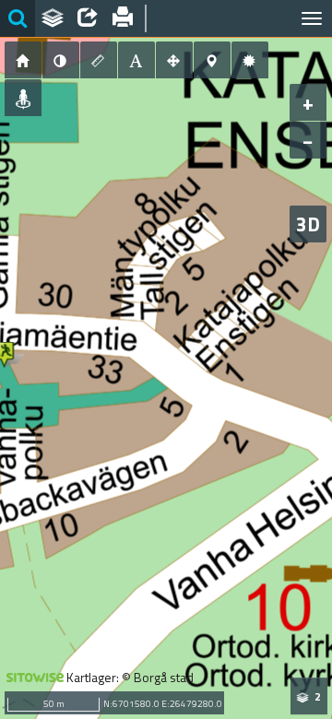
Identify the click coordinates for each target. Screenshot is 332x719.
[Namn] (136, 59)
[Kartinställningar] (249, 59)
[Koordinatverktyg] (212, 59)
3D (308, 224)
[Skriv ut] (122, 18)
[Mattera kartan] (60, 59)
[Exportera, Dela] (87, 18)
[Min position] (23, 97)
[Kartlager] (52, 18)
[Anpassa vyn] (174, 59)
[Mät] (98, 59)
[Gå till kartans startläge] (23, 59)
